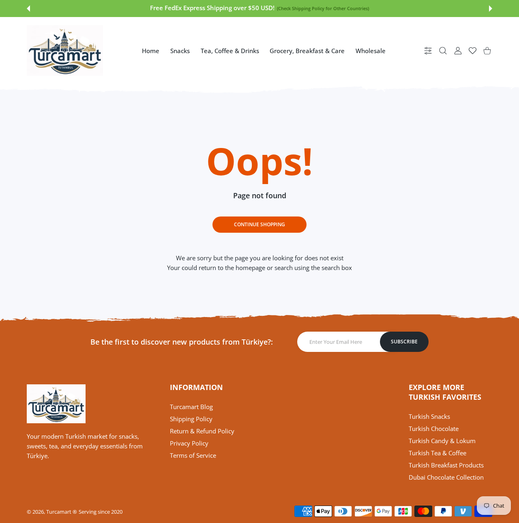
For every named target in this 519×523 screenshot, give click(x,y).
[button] (28, 8)
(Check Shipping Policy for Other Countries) (323, 8)
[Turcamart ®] (65, 50)
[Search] (442, 50)
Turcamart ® (61, 511)
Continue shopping (259, 224)
